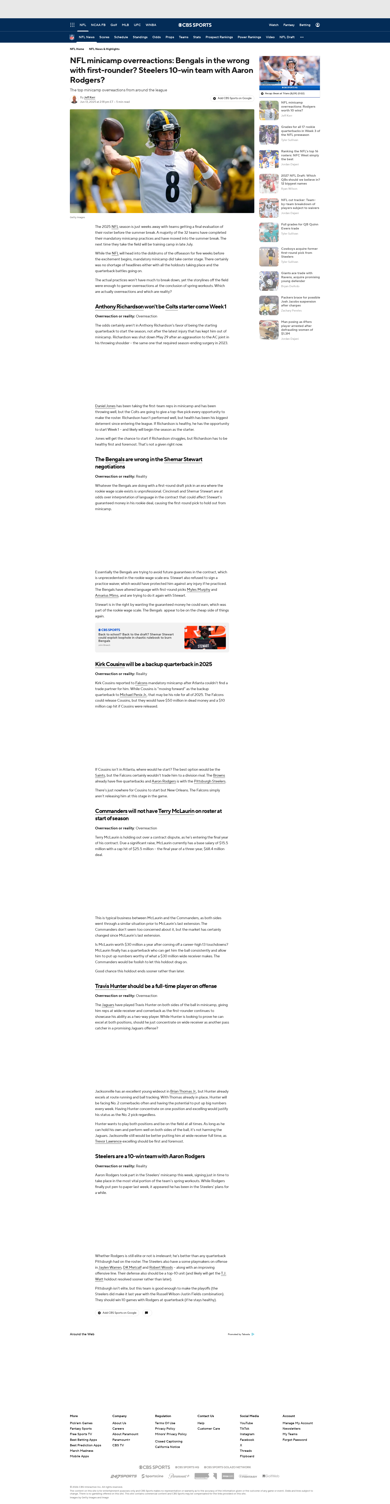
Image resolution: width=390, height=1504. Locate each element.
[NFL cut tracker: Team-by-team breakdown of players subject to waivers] (269, 208)
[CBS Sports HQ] (187, 1467)
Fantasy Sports (81, 1429)
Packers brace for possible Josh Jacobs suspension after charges (300, 301)
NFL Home (77, 49)
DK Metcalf (132, 1267)
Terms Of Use (165, 1423)
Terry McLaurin (176, 811)
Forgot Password (295, 1440)
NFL (115, 226)
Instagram (247, 1434)
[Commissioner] (206, 1475)
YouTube (246, 1423)
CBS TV (118, 1445)
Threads (246, 1451)
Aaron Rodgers (164, 781)
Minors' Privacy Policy (171, 1434)
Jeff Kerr (89, 97)
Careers (118, 1429)
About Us (119, 1423)
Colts (171, 306)
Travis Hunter (111, 986)
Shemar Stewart (183, 459)
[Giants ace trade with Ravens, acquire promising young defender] (269, 281)
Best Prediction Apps (85, 1445)
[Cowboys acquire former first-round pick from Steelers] (269, 256)
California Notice (167, 1447)
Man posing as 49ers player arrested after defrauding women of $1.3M (297, 328)
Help (201, 1423)
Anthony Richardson (119, 306)
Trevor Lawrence (108, 1141)
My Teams (290, 1434)
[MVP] (228, 1475)
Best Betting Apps (83, 1440)
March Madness (81, 1451)
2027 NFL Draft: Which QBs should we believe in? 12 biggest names (300, 179)
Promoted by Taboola (239, 1334)
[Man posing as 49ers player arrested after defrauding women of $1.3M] (269, 330)
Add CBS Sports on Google (235, 98)
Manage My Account (298, 1423)
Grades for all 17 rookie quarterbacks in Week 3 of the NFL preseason (300, 131)
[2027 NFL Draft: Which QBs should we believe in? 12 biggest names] (269, 183)
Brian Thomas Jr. (183, 1091)
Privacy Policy (165, 1429)
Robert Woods (161, 1267)
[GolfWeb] (271, 1476)
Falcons (141, 683)
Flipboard (247, 1456)
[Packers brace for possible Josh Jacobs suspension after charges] (269, 305)
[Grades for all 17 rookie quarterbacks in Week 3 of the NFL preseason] (269, 135)
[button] (302, 37)
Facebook (247, 1440)
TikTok (244, 1429)
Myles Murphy (198, 589)
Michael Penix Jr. (133, 694)
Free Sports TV (81, 1434)
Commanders (111, 811)
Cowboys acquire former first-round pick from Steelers (299, 253)
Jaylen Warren (110, 1267)
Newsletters (291, 1429)
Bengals (114, 459)
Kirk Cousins (110, 664)
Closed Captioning (168, 1441)
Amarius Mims (106, 595)
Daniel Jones (105, 406)
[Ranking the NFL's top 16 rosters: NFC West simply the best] (269, 159)
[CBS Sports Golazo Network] (227, 1467)
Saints (100, 775)
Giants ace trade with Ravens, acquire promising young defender (300, 277)
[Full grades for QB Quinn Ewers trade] (269, 232)
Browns (219, 775)
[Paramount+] (179, 1475)
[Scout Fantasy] (248, 1476)
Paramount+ (121, 1440)
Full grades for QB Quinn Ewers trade (299, 226)
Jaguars (108, 1005)
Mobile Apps (79, 1456)
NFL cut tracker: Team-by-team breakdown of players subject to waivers (300, 204)
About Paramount (125, 1434)
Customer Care (208, 1429)
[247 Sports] (123, 1475)
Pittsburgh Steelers (209, 781)
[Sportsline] (153, 1476)
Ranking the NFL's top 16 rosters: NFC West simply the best (300, 155)
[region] (289, 73)
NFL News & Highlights (104, 49)
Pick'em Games (81, 1423)
